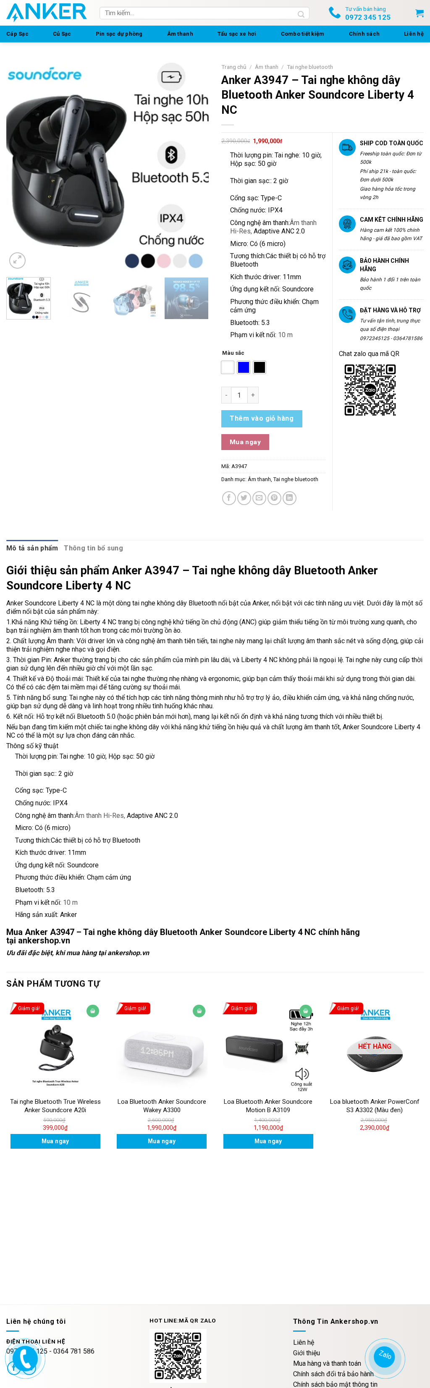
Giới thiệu (306, 1353)
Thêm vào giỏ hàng (262, 418)
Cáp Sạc (17, 34)
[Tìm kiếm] (301, 13)
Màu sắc (233, 353)
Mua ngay (245, 442)
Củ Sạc (62, 34)
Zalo (384, 1355)
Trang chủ (233, 66)
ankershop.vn (44, 940)
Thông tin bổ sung (93, 548)
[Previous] (21, 165)
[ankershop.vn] (23, 1357)
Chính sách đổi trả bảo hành (333, 1374)
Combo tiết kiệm (303, 34)
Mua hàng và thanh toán (327, 1363)
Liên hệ (414, 34)
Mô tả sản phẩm (32, 548)
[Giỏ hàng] (419, 13)
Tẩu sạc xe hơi (237, 34)
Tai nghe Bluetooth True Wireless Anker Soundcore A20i (55, 1106)
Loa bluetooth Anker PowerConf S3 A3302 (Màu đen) (375, 1106)
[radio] (227, 367)
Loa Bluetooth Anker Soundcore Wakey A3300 (162, 1106)
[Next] (194, 165)
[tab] (32, 548)
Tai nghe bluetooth (310, 66)
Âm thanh (180, 34)
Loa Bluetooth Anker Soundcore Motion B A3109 (268, 1106)
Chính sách (364, 34)
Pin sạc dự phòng (119, 34)
